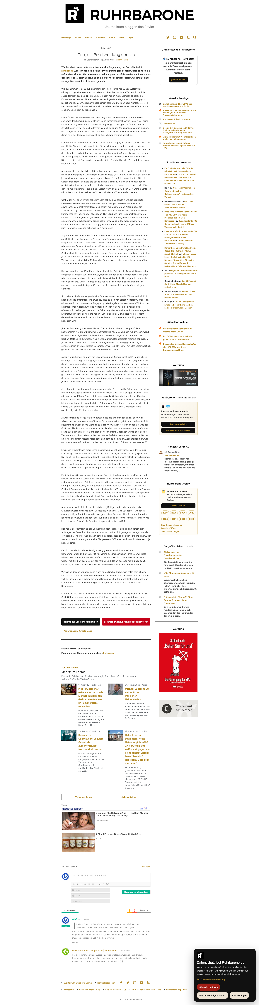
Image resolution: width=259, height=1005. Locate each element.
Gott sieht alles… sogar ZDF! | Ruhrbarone (94, 950)
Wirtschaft (100, 37)
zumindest (67, 70)
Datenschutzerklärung (89, 990)
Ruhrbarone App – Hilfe (176, 990)
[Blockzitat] (96, 884)
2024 (182, 513)
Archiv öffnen (178, 505)
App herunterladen (178, 424)
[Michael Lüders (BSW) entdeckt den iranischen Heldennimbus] (115, 689)
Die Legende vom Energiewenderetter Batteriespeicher (173, 555)
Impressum (69, 990)
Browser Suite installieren (178, 430)
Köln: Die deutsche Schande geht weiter (179, 574)
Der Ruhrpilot (169, 123)
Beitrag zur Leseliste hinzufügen (81, 621)
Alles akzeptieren (208, 987)
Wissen (88, 37)
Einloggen (108, 653)
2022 (165, 519)
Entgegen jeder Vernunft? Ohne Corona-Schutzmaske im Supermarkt (178, 600)
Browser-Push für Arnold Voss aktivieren (126, 621)
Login (130, 37)
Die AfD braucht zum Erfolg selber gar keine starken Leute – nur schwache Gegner (179, 305)
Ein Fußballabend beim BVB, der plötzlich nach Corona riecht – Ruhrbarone (179, 171)
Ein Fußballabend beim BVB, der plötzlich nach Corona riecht (177, 105)
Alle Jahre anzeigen (170, 531)
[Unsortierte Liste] (93, 884)
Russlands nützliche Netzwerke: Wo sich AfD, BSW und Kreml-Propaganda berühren (179, 112)
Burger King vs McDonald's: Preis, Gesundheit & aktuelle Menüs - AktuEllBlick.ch (180, 251)
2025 (173, 513)
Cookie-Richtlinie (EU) (115, 990)
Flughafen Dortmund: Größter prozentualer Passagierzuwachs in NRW (179, 145)
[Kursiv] (77, 884)
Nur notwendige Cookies (212, 995)
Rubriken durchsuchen (172, 525)
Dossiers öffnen (168, 528)
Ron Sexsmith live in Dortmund (177, 119)
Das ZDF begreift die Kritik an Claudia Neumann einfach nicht (180, 284)
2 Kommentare (121, 60)
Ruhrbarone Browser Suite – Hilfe (146, 990)
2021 (174, 519)
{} (104, 884)
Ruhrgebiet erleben (106, 983)
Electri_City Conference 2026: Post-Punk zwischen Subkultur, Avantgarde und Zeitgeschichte (179, 130)
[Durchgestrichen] (85, 884)
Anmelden (145, 866)
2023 (191, 513)
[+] (107, 884)
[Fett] (74, 884)
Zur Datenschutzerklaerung (211, 979)
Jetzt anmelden (178, 79)
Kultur (112, 37)
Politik (78, 37)
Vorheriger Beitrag (83, 797)
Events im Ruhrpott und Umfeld (78, 983)
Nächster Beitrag (128, 797)
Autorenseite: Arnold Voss (78, 631)
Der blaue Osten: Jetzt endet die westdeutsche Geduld (178, 204)
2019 (191, 519)
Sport (121, 37)
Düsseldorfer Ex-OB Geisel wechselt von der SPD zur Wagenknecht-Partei (180, 224)
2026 (165, 513)
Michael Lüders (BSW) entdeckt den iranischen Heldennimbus (179, 138)
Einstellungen (239, 995)
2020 (182, 519)
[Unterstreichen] (81, 884)
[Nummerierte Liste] (89, 884)
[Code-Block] (100, 884)
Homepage (66, 37)
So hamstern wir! (172, 455)
